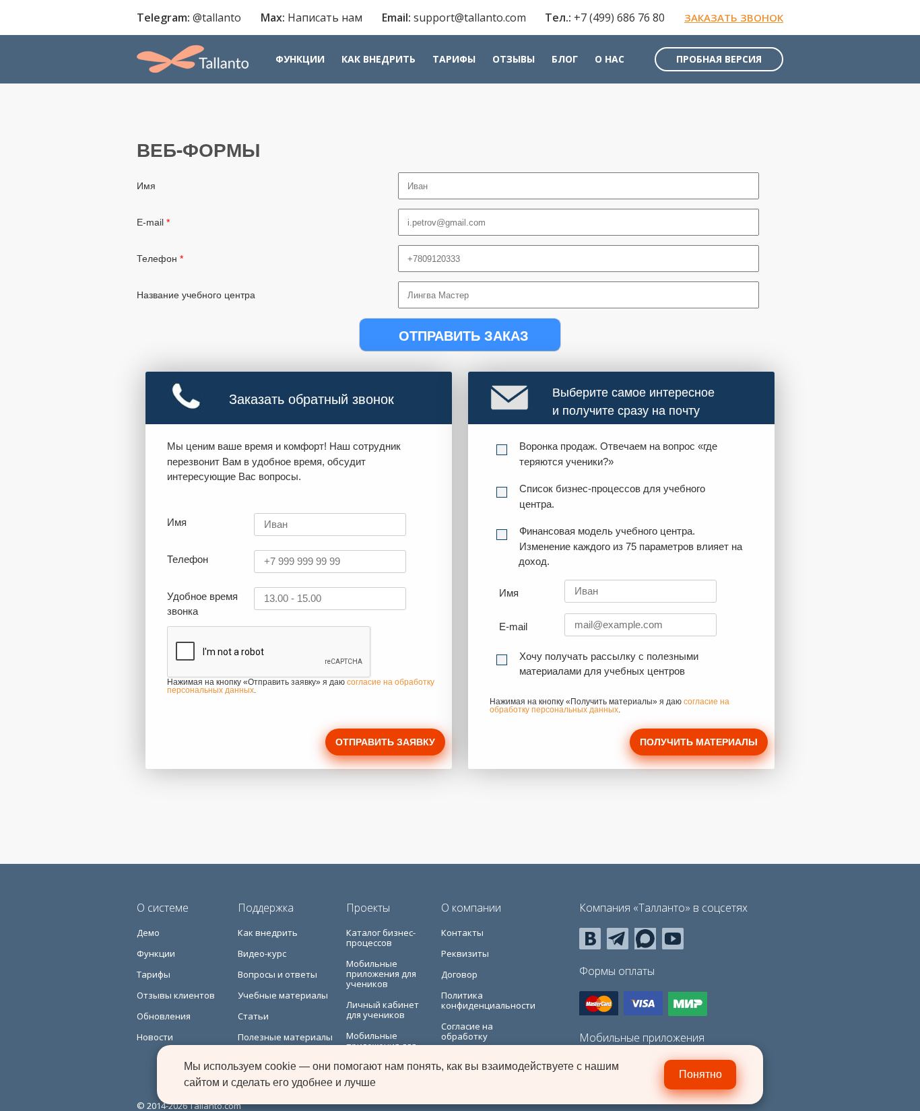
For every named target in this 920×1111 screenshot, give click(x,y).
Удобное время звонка (202, 604)
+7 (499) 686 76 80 (619, 17)
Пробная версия (719, 59)
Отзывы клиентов (176, 995)
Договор (459, 974)
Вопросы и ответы (277, 974)
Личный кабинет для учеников (382, 1010)
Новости (155, 1037)
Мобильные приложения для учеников (381, 973)
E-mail (153, 222)
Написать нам (325, 17)
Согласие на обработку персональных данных (472, 1041)
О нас (609, 59)
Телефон (160, 258)
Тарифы (453, 59)
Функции (300, 59)
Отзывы (513, 59)
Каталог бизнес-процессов (381, 938)
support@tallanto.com (470, 17)
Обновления (164, 1016)
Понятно (700, 1074)
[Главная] (193, 59)
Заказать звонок (733, 17)
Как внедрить (378, 59)
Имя (146, 185)
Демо (148, 933)
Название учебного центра (196, 295)
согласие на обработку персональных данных (609, 705)
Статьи (253, 1016)
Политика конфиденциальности (488, 1000)
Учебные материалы (283, 995)
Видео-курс (262, 953)
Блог (565, 59)
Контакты (462, 933)
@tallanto (217, 17)
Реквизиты (465, 953)
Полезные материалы (285, 1037)
